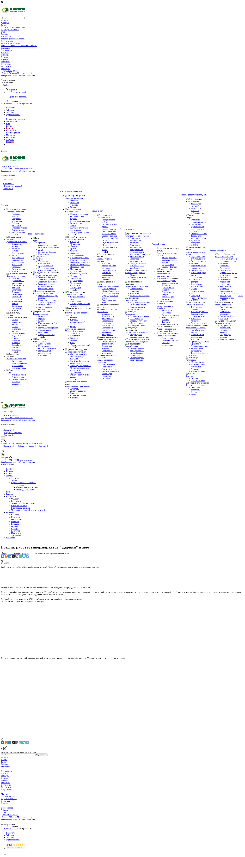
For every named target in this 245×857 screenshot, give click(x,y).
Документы (6, 787)
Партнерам (6, 785)
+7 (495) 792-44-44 (10, 71)
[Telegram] (27, 556)
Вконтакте (10, 108)
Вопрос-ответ (7, 808)
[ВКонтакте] (2, 556)
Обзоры (4, 810)
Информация (6, 789)
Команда (5, 776)
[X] (13, 556)
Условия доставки (9, 796)
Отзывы (4, 778)
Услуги (14, 480)
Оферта (4, 812)
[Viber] (16, 556)
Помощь (4, 803)
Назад (16, 478)
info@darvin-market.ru (18, 75)
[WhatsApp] (20, 556)
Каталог (4, 757)
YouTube (10, 112)
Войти (4, 151)
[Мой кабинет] (2, 427)
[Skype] (24, 556)
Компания (15, 517)
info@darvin (8, 101)
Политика (5, 801)
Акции (4, 760)
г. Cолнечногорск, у (11, 103)
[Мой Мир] (9, 556)
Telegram (10, 110)
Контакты (5, 782)
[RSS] (2, 561)
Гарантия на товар (9, 799)
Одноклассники (13, 115)
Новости (5, 773)
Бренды (4, 764)
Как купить (16, 501)
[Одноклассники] (6, 556)
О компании (6, 771)
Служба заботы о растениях (28, 487)
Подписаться (41, 755)
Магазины (5, 794)
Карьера (4, 780)
